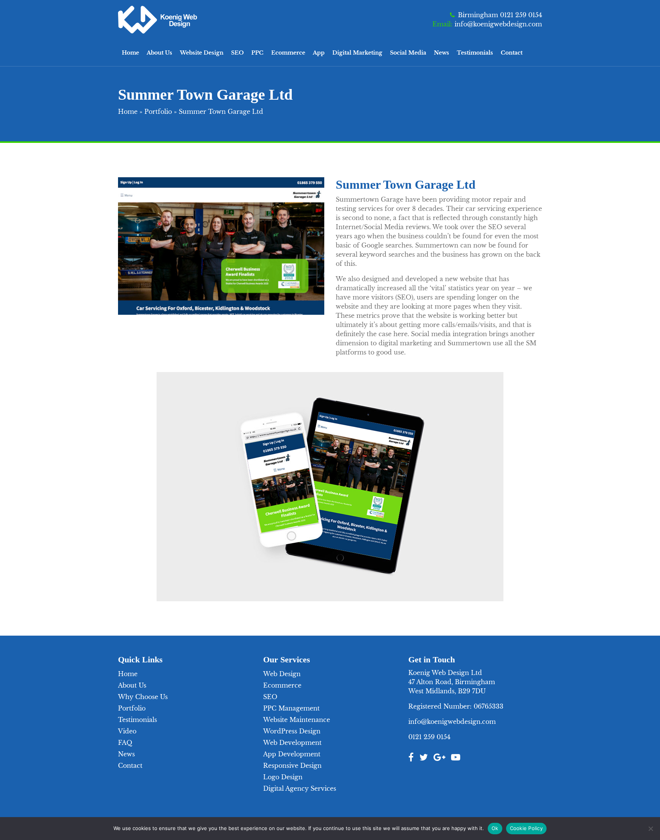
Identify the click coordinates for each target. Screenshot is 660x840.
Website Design (201, 52)
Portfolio (158, 111)
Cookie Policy (526, 828)
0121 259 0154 (429, 737)
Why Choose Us (143, 697)
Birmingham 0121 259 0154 (500, 15)
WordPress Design (291, 731)
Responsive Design (292, 765)
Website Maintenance (296, 719)
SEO (237, 52)
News (441, 52)
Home (130, 52)
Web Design (282, 674)
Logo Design (282, 777)
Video (127, 731)
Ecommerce (288, 52)
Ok (495, 828)
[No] (650, 828)
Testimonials (475, 52)
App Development (291, 754)
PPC (257, 52)
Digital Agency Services (299, 788)
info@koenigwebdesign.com (498, 24)
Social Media (408, 52)
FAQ (125, 742)
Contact (511, 52)
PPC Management (291, 708)
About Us (159, 52)
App (319, 52)
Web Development (292, 742)
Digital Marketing (357, 52)
